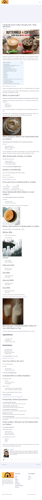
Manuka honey (24, 296)
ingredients (28, 331)
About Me (17, 482)
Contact (16, 480)
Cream (5, 73)
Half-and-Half (6, 74)
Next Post (39, 464)
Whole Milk (5, 72)
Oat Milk (5, 75)
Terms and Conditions (19, 485)
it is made (24, 100)
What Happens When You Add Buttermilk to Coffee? (11, 65)
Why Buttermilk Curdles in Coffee (9, 66)
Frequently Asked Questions (8, 82)
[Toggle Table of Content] (21, 63)
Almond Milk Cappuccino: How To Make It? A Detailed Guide (13, 396)
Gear (29, 479)
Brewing (29, 477)
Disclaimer (17, 487)
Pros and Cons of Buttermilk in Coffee (9, 68)
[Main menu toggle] (40, 2)
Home (16, 476)
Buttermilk (5, 109)
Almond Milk (6, 76)
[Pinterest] (3, 459)
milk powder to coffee (12, 86)
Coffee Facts (5, 28)
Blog (16, 477)
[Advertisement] (21, 12)
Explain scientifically (7, 67)
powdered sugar (13, 179)
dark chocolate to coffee (10, 358)
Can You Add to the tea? (7, 80)
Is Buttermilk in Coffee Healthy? (9, 81)
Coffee (29, 476)
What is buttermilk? (7, 64)
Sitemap (16, 479)
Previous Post (4, 464)
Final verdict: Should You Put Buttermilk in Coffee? (11, 83)
